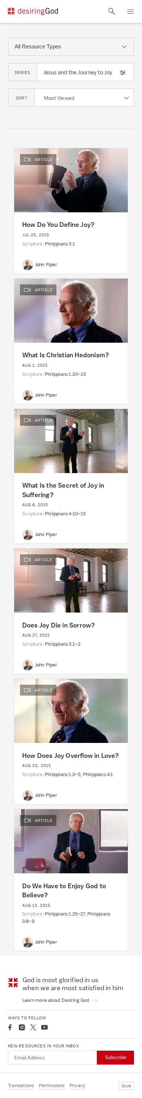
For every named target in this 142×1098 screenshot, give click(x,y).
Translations (21, 1085)
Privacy (77, 1085)
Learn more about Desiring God (56, 1000)
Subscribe (115, 1057)
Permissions (52, 1085)
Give (126, 1086)
